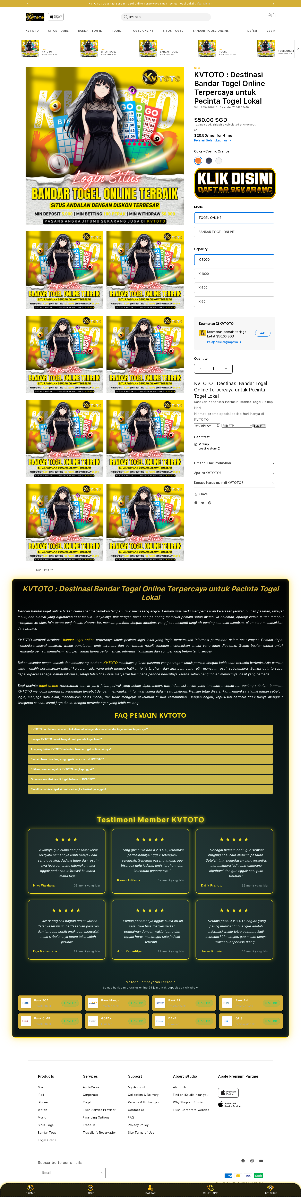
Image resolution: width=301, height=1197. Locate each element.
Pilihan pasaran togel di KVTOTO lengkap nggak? (62, 769)
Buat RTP (260, 425)
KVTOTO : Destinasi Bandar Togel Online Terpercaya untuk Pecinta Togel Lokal (150, 3)
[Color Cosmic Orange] (198, 161)
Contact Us (136, 1110)
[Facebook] (197, 503)
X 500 (202, 288)
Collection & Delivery (143, 1094)
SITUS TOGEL (58, 30)
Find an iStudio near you (190, 1094)
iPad (41, 1094)
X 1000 (203, 274)
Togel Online (47, 1140)
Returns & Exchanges (143, 1102)
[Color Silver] (218, 160)
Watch (42, 1110)
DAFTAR (150, 1193)
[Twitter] (204, 503)
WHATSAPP (210, 1193)
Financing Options (96, 1117)
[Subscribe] (100, 1173)
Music (42, 1117)
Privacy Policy (138, 1125)
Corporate (90, 1094)
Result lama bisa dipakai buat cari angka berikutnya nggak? (68, 789)
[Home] (35, 17)
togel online (48, 685)
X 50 (202, 302)
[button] (32, 31)
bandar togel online (79, 640)
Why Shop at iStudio (188, 1102)
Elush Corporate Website (191, 1110)
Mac (41, 1087)
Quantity (201, 359)
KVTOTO (32, 30)
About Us (180, 1087)
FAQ (131, 1117)
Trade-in (89, 1125)
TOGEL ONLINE (142, 30)
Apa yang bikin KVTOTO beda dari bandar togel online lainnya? (71, 749)
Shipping (219, 124)
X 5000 (204, 260)
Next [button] (273, 4)
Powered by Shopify (250, 1182)
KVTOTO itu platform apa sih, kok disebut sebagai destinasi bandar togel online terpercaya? (89, 729)
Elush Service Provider (99, 1110)
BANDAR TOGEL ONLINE (210, 30)
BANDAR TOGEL (90, 30)
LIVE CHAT (270, 1193)
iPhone (43, 1102)
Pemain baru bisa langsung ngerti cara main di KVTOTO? (67, 759)
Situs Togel (46, 1125)
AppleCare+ (91, 1087)
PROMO (30, 1193)
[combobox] (166, 17)
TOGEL (116, 30)
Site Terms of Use (141, 1132)
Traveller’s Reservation (100, 1132)
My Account (137, 1087)
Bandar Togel (47, 1132)
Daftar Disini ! (203, 3)
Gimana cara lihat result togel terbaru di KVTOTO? (63, 779)
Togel (87, 1102)
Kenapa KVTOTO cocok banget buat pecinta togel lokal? (66, 739)
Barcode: (225, 107)
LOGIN (90, 1193)
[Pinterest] (211, 503)
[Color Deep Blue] (209, 160)
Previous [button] (28, 4)
